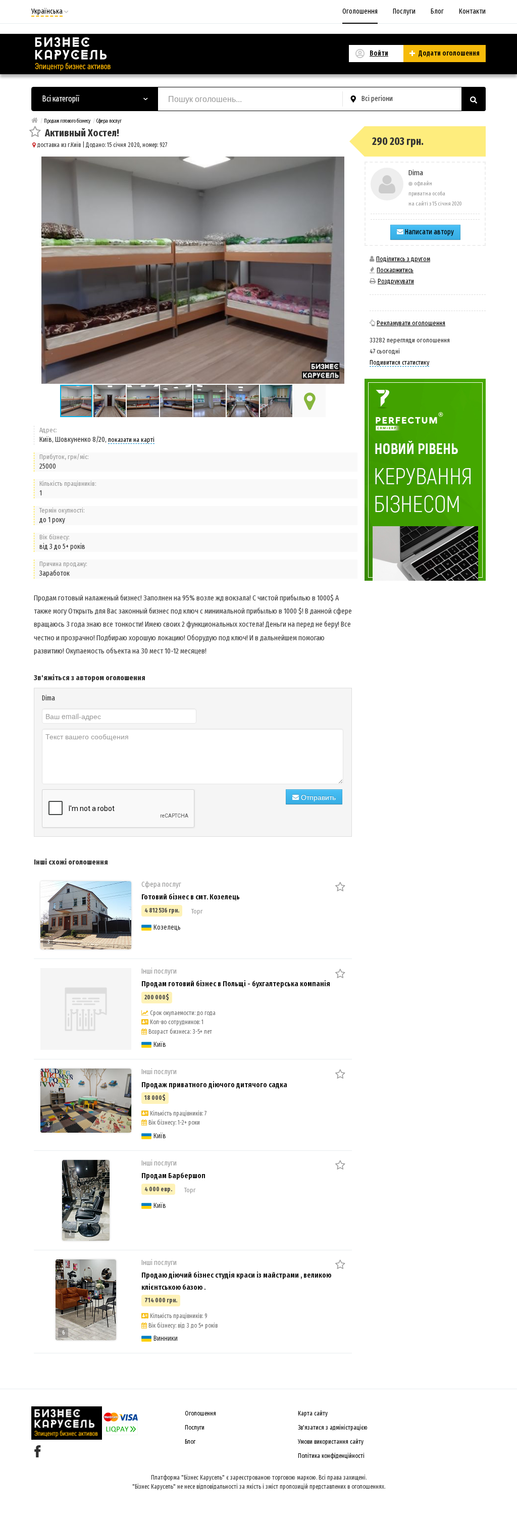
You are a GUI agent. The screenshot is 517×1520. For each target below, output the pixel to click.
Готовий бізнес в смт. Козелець (190, 896)
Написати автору (428, 232)
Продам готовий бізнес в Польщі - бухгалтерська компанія (235, 983)
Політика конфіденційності (331, 1455)
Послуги (404, 11)
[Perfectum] (425, 479)
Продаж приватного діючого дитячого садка (214, 1084)
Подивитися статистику (399, 362)
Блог (437, 11)
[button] (110, 401)
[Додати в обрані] (35, 132)
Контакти (472, 11)
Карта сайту (313, 1413)
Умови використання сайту (331, 1441)
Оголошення (360, 11)
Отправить (317, 797)
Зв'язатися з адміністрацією (333, 1427)
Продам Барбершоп (173, 1175)
